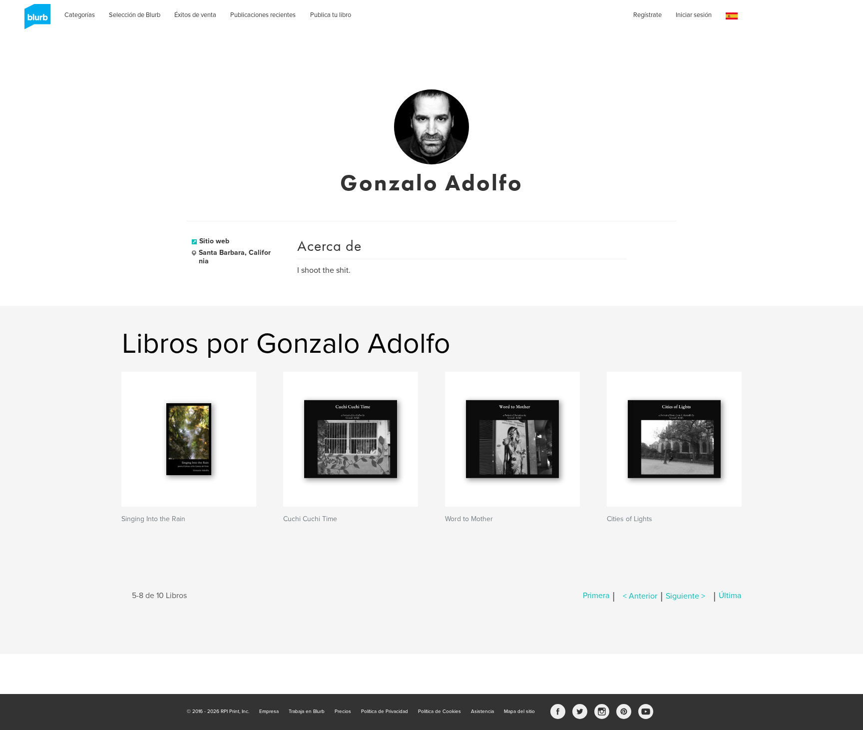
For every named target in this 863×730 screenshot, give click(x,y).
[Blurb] (34, 20)
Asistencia (482, 712)
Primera (596, 596)
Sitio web (214, 241)
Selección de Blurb (134, 15)
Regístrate (647, 15)
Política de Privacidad (384, 712)
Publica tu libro (330, 15)
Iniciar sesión (694, 15)
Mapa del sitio (519, 712)
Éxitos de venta (195, 15)
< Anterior (640, 596)
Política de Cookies (439, 712)
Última (730, 596)
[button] (732, 16)
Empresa (269, 712)
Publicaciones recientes (263, 15)
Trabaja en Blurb (307, 712)
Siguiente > (685, 596)
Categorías (79, 15)
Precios (343, 712)
